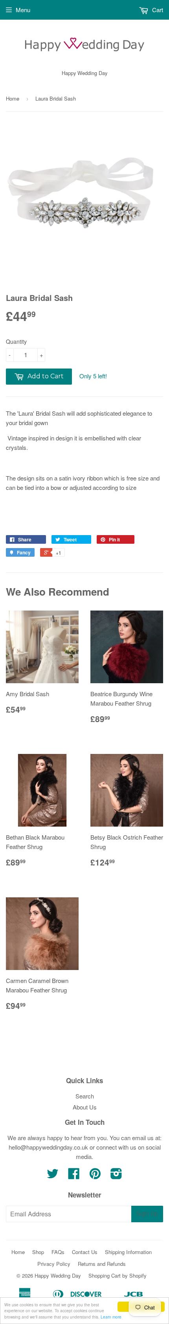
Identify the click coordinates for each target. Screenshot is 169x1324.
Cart (157, 10)
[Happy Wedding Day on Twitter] (53, 1176)
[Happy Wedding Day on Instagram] (116, 1176)
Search (84, 1096)
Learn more (111, 1317)
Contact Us (84, 1252)
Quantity (16, 341)
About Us (85, 1107)
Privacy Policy (53, 1263)
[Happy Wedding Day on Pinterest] (95, 1176)
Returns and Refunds (102, 1263)
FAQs (57, 1252)
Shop (38, 1252)
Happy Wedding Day (58, 1275)
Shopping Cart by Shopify (117, 1275)
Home (12, 98)
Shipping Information (128, 1252)
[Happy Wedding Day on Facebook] (74, 1176)
